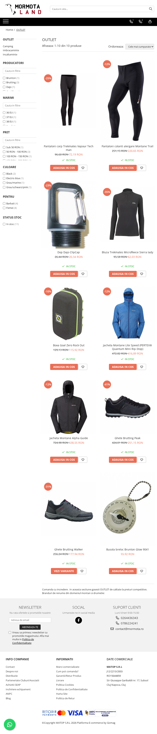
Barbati (10, 203)
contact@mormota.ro (129, 629)
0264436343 (129, 618)
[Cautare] (150, 9)
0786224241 (129, 623)
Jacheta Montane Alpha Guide (69, 438)
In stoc (10, 224)
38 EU (9, 121)
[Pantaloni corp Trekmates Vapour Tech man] (68, 100)
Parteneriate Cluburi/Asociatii (22, 680)
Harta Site (61, 693)
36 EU (9, 112)
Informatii (64, 659)
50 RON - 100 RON (16, 151)
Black (9, 173)
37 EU (9, 117)
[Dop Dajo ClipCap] (68, 214)
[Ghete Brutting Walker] (68, 509)
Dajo (8, 87)
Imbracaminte (11, 50)
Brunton (11, 78)
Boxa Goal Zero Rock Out (68, 345)
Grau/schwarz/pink (17, 187)
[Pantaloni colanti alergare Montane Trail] (127, 100)
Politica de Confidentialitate (23, 641)
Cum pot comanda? (67, 671)
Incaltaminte (10, 54)
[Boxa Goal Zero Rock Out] (68, 314)
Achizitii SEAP (13, 684)
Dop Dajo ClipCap (68, 252)
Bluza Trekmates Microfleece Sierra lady (127, 252)
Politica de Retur (65, 698)
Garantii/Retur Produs (68, 675)
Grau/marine (13, 182)
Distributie (12, 675)
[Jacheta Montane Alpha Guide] (68, 407)
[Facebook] (78, 620)
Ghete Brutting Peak (127, 438)
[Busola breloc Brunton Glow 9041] (127, 509)
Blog (8, 698)
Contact (10, 666)
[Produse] (6, 22)
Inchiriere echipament (18, 689)
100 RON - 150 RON (17, 156)
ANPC (9, 693)
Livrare (60, 680)
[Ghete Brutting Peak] (127, 407)
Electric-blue (13, 178)
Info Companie (17, 659)
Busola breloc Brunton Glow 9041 (127, 549)
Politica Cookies (65, 684)
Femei (9, 208)
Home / (11, 30)
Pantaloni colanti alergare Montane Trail (127, 146)
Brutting (11, 82)
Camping (8, 46)
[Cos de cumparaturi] (150, 21)
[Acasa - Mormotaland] (22, 9)
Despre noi (12, 671)
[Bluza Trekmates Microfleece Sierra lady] (127, 214)
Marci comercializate (67, 666)
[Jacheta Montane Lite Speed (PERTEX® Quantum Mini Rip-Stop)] (127, 314)
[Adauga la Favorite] (82, 168)
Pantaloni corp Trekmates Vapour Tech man (68, 148)
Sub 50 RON (13, 147)
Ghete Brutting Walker (68, 549)
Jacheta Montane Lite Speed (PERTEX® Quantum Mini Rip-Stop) (127, 347)
